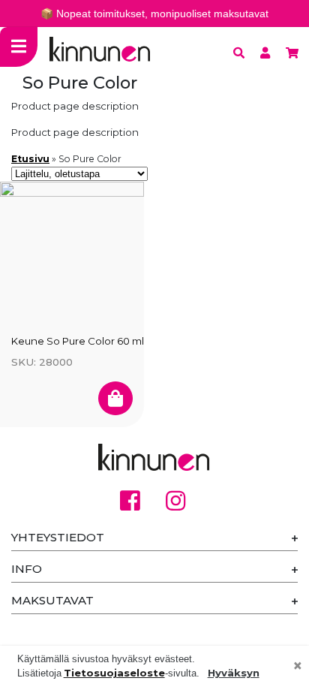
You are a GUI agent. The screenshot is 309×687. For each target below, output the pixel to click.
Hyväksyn (234, 673)
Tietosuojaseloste (114, 673)
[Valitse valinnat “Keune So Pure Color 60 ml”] (115, 398)
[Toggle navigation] (19, 47)
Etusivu (30, 158)
